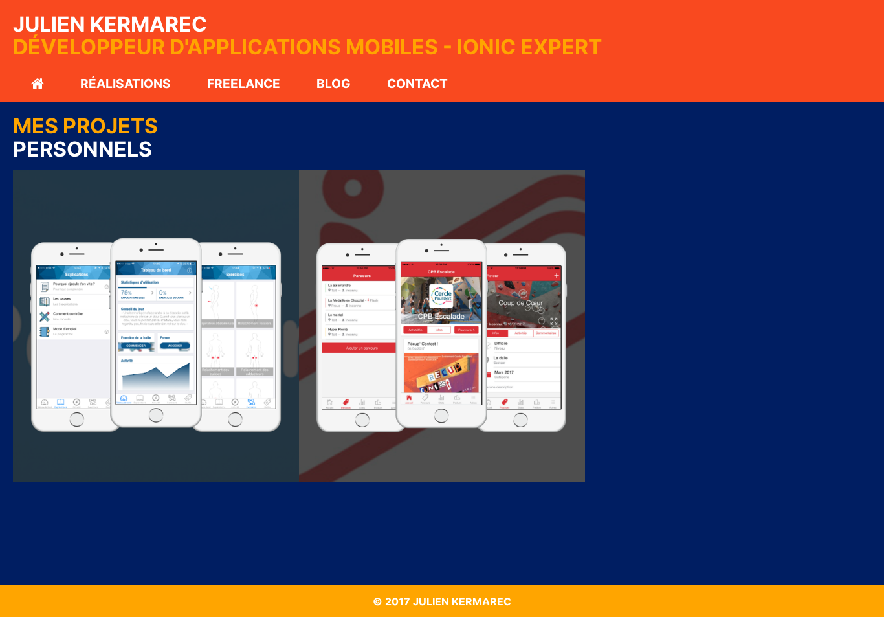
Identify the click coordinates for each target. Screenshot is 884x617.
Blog (333, 83)
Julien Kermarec (110, 24)
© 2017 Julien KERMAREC (442, 601)
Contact (417, 83)
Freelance (243, 83)
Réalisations (125, 83)
